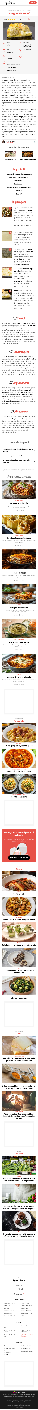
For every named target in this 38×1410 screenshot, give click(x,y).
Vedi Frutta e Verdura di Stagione (27, 1335)
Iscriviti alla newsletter (19, 857)
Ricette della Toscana (27, 1351)
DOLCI (19, 968)
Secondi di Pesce (26, 1308)
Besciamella (18, 184)
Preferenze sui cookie (17, 1401)
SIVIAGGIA (24, 1396)
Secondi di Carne (26, 1311)
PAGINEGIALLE (15, 1394)
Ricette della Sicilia (26, 1346)
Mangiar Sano (8, 1346)
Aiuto (25, 1401)
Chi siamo (9, 1400)
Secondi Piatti (25, 1303)
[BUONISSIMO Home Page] (10, 3)
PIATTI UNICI (19, 917)
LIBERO (5, 1394)
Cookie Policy (28, 1400)
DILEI (20, 1396)
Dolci (22, 1316)
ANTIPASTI (19, 942)
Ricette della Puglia (26, 1348)
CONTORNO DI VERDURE (19, 996)
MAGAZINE (19, 1176)
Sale (17, 190)
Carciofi (17, 181)
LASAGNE (29, 10)
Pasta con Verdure (9, 1311)
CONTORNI (19, 891)
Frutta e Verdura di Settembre (26, 1331)
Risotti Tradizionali (9, 1316)
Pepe (17, 194)
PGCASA (33, 1394)
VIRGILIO (10, 1394)
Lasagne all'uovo (12, 174)
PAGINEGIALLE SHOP (25, 1394)
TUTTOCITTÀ (16, 1396)
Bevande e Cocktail (26, 1313)
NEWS (19, 1231)
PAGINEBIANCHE (8, 1396)
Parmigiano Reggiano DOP (17, 177)
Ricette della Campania (7, 1353)
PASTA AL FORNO (19, 500)
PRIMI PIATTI (18, 10)
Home (8, 10)
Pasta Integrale (8, 1313)
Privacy (21, 1400)
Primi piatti (19, 720)
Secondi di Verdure (26, 1305)
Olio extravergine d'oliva (15, 187)
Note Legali (15, 1400)
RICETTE (13, 10)
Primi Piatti (7, 1305)
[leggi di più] (35, 142)
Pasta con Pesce (8, 1308)
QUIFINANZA (31, 1396)
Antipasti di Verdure (9, 1303)
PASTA (24, 10)
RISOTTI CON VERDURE (19, 639)
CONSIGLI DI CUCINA (19, 1056)
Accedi (33, 2)
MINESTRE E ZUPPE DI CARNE (19, 769)
